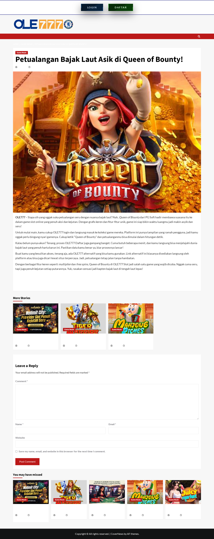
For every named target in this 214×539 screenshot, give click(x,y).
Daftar (121, 7)
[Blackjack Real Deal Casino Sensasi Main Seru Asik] (107, 492)
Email (112, 424)
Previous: (42, 283)
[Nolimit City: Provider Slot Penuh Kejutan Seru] (35, 318)
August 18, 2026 (36, 346)
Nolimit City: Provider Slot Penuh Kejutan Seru (35, 339)
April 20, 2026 (111, 515)
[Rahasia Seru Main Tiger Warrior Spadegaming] (83, 318)
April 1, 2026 (187, 515)
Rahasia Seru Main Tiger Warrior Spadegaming (82, 339)
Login (92, 7)
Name (19, 424)
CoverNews (117, 533)
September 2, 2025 (39, 67)
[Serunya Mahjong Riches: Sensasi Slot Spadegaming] (131, 318)
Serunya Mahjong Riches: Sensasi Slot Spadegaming (130, 339)
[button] (199, 36)
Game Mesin (21, 52)
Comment (21, 381)
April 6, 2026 (130, 346)
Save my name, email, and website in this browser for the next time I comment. (62, 451)
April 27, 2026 (83, 346)
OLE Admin (22, 67)
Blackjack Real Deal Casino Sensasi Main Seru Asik (105, 509)
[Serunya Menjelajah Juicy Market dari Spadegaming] (183, 492)
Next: (172, 283)
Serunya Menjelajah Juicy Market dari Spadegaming (181, 509)
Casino (95, 499)
